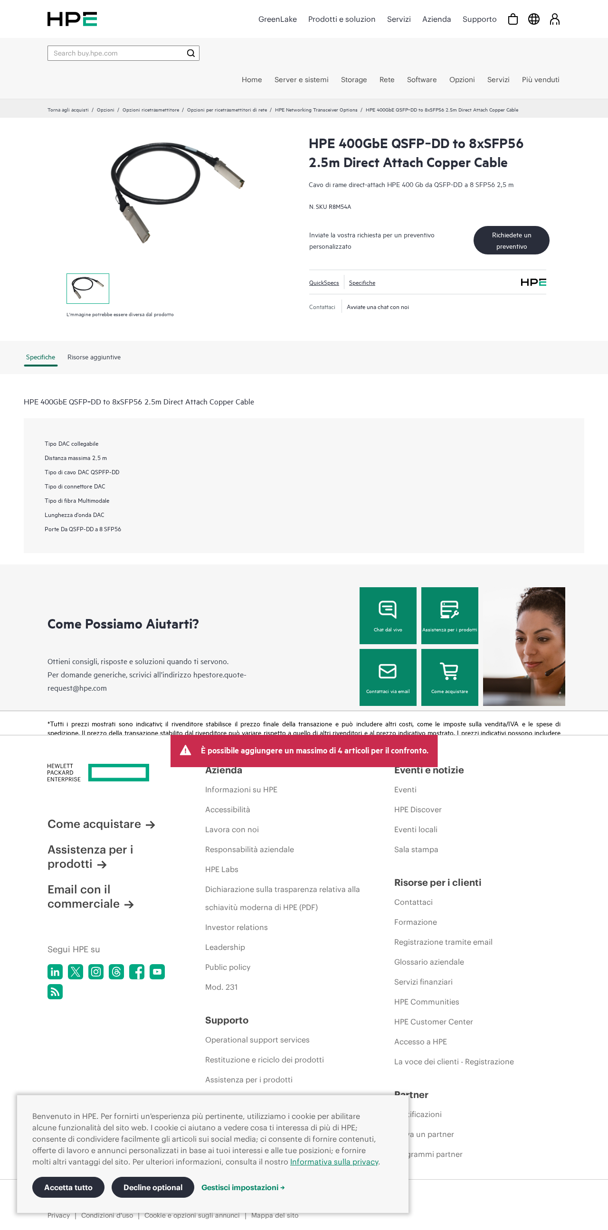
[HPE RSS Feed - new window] (55, 991)
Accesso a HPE (420, 1041)
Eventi (405, 789)
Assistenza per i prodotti (449, 629)
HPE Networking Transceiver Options (316, 109)
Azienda (436, 19)
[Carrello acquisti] (513, 19)
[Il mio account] (554, 19)
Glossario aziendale (429, 962)
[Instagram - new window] (96, 971)
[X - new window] (75, 971)
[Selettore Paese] (534, 19)
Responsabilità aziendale (249, 849)
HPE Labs (221, 869)
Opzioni (105, 109)
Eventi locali (415, 829)
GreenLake (277, 19)
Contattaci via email (388, 691)
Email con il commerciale (84, 896)
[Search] (191, 53)
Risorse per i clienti (438, 882)
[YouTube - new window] (157, 971)
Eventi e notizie (429, 770)
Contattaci (413, 902)
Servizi (399, 19)
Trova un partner (424, 1134)
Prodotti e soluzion (342, 19)
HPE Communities (426, 1001)
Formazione (415, 922)
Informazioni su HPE (241, 789)
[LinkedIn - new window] (55, 971)
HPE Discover (418, 809)
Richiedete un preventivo (512, 240)
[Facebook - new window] (136, 971)
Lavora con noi (232, 829)
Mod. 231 (221, 987)
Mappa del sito (274, 1215)
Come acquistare (449, 691)
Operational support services (257, 1039)
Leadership (225, 947)
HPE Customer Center (433, 1021)
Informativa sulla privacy (334, 1161)
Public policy (227, 967)
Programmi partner (428, 1154)
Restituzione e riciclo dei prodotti (264, 1059)
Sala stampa (416, 849)
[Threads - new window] (116, 971)
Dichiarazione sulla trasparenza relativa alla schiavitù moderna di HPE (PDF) (282, 898)
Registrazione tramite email (443, 942)
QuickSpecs (324, 282)
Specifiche (362, 282)
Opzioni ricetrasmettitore (151, 109)
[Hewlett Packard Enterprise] (72, 19)
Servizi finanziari (423, 981)
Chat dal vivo (388, 629)
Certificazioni (418, 1114)
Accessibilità (227, 809)
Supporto (480, 19)
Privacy (59, 1215)
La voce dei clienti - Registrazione (454, 1061)
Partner (411, 1094)
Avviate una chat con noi (378, 306)
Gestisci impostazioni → (243, 1187)
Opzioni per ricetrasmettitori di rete (227, 109)
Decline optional (153, 1187)
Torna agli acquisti (68, 109)
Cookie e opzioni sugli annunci (192, 1215)
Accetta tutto (68, 1187)
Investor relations (236, 927)
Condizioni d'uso (107, 1215)
